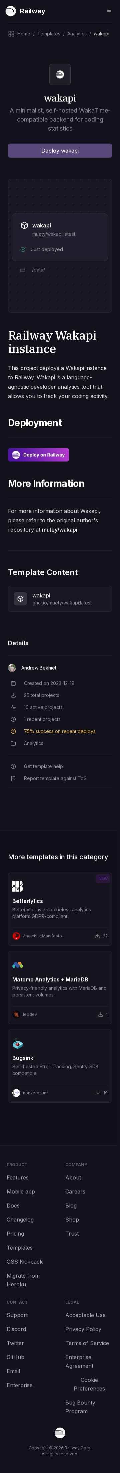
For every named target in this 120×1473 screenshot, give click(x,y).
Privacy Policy (83, 1329)
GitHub (15, 1357)
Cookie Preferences (89, 1384)
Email (13, 1371)
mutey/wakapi (59, 529)
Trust (72, 1233)
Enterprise (20, 1385)
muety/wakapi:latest (53, 234)
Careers (75, 1191)
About (73, 1177)
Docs (13, 1205)
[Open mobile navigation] (109, 11)
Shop (72, 1219)
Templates (20, 1247)
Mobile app (21, 1191)
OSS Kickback (25, 1261)
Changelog (20, 1219)
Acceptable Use (85, 1315)
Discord (16, 1329)
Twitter (15, 1343)
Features (18, 1177)
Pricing (15, 1233)
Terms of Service (87, 1343)
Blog (71, 1205)
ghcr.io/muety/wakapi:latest (62, 602)
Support (17, 1315)
